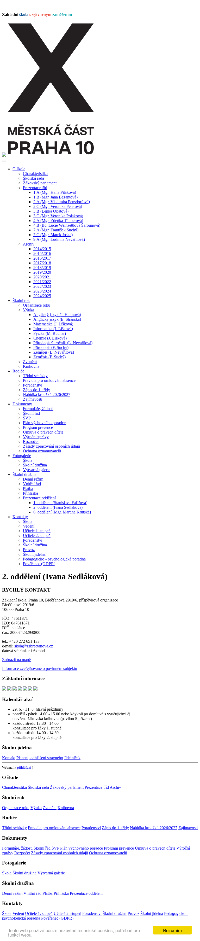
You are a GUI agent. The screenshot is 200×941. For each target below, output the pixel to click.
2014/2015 (42, 249)
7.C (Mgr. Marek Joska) (53, 234)
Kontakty (20, 517)
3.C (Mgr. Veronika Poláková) (58, 216)
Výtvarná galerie (36, 469)
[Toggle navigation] (4, 161)
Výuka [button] (28, 310)
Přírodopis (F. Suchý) (50, 347)
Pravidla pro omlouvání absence (49, 380)
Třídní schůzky (35, 375)
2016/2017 (42, 258)
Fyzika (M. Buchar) (49, 333)
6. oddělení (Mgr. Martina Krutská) (62, 512)
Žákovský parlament (40, 183)
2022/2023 (42, 286)
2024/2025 (42, 296)
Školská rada (33, 178)
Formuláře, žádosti (38, 408)
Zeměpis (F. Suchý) (49, 357)
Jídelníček (72, 758)
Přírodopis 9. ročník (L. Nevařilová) (62, 343)
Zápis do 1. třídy (36, 390)
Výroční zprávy (36, 437)
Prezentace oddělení (86, 893)
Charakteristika (35, 173)
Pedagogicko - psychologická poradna (54, 559)
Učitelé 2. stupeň (37, 535)
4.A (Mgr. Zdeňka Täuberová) (58, 220)
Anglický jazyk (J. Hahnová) (57, 314)
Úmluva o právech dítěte (43, 432)
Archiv (115, 787)
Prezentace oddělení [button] (39, 498)
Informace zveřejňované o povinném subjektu (39, 668)
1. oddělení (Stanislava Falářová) (60, 502)
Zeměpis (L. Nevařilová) (53, 352)
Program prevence (38, 427)
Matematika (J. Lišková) (53, 324)
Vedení (28, 526)
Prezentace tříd (97, 787)
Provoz (29, 549)
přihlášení (24, 767)
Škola (27, 460)
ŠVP (27, 418)
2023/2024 (42, 291)
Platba (28, 488)
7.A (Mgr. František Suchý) (55, 230)
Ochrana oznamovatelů (42, 451)
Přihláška (30, 493)
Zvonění (30, 361)
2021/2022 (42, 281)
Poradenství (32, 385)
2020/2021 (42, 277)
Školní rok (21, 300)
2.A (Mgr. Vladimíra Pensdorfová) (61, 202)
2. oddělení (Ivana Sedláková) (58, 507)
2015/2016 (42, 253)
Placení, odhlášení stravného (39, 758)
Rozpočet (31, 441)
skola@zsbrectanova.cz (33, 646)
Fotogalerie (21, 455)
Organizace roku (36, 305)
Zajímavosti (32, 399)
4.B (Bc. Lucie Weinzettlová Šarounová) (66, 225)
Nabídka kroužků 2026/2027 (46, 394)
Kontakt (8, 758)
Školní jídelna (34, 554)
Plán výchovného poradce (44, 422)
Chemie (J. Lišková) (50, 338)
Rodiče (18, 371)
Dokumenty (22, 404)
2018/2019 (42, 267)
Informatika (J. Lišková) (53, 328)
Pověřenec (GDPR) (39, 564)
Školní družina (35, 465)
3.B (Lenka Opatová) (50, 211)
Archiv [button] (28, 244)
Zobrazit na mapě (16, 659)
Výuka (36, 807)
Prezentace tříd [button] (35, 187)
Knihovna (31, 366)
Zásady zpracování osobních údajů (51, 446)
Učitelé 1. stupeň (37, 531)
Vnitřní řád (32, 484)
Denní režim (33, 479)
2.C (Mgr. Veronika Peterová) (57, 206)
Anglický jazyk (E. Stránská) (57, 319)
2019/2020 (42, 272)
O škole (18, 169)
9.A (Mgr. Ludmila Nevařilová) (59, 239)
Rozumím (172, 930)
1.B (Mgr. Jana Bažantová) (55, 197)
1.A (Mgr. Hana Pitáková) (54, 192)
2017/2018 (42, 263)
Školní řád (31, 413)
